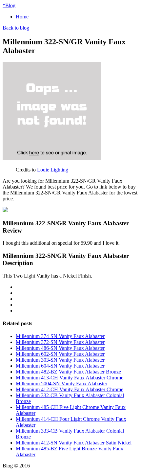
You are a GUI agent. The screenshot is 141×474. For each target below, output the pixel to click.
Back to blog (16, 28)
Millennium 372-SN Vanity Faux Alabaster (60, 342)
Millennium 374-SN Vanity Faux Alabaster (60, 336)
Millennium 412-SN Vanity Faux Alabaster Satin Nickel (73, 442)
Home (22, 16)
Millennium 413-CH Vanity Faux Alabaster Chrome (69, 377)
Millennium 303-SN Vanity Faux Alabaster (60, 360)
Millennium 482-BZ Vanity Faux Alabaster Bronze (68, 371)
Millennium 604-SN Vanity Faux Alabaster (60, 366)
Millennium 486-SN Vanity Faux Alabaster (60, 348)
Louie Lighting (52, 169)
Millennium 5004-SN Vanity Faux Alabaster (61, 383)
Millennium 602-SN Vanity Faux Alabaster (60, 354)
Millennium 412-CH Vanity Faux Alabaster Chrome (69, 389)
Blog (9, 5)
